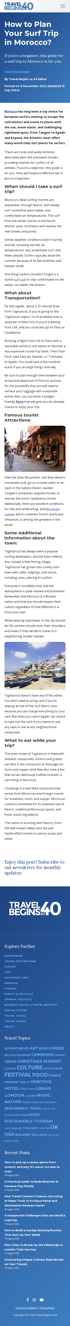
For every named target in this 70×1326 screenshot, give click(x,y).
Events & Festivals (18, 994)
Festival (18, 1074)
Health (25, 1082)
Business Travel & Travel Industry (30, 1004)
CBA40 (10, 1061)
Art (34, 1048)
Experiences (13, 955)
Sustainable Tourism (28, 1121)
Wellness (39, 1135)
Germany (11, 1082)
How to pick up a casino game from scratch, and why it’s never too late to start (32, 1167)
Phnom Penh (30, 1102)
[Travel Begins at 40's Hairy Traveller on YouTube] (41, 1299)
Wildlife (53, 1135)
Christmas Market (39, 1061)
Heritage (41, 1081)
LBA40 (43, 1088)
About (9, 1026)
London (14, 1095)
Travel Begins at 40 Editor (28, 79)
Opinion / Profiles (18, 999)
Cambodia (42, 1054)
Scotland (11, 1115)
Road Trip (49, 1108)
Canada (59, 1055)
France (55, 1075)
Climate (10, 1068)
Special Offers (15, 1010)
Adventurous (16, 1048)
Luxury (30, 1095)
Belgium (10, 1055)
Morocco (10, 111)
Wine (7, 1141)
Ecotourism (52, 1068)
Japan (31, 1089)
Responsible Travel (23, 1108)
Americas (11, 983)
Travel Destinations (20, 961)
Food (40, 1075)
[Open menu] (63, 6)
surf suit (20, 279)
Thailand (29, 1128)
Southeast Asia (16, 977)
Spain (24, 1114)
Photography (48, 1102)
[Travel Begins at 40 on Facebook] (28, 1299)
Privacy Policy (47, 1307)
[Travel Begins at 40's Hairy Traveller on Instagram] (34, 1299)
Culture (30, 1067)
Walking (23, 1135)
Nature (12, 1101)
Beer (58, 1048)
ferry (20, 402)
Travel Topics (15, 1015)
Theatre (44, 1128)
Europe (10, 966)
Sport (34, 1115)
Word (15, 1141)
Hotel (11, 1088)
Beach (45, 1048)
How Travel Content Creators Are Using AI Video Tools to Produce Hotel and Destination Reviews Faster (33, 1201)
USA (9, 1134)
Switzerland (13, 1128)
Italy (23, 1088)
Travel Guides (15, 1021)
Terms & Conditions (26, 1307)
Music (43, 1095)
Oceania (10, 988)
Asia (7, 972)
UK (54, 1127)
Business (24, 1054)
